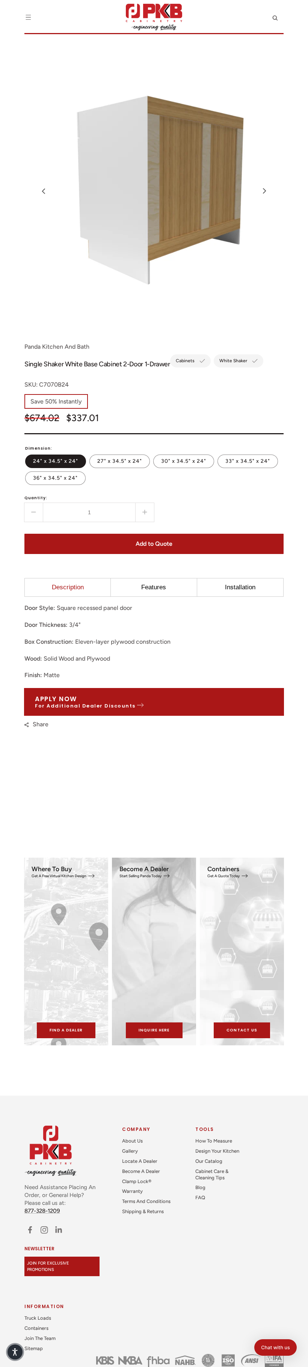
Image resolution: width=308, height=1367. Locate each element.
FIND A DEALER (66, 1030)
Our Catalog (208, 1161)
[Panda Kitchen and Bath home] (154, 17)
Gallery (130, 1151)
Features (153, 587)
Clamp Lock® (136, 1181)
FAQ (200, 1197)
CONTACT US (242, 1030)
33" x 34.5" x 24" (251, 461)
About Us (132, 1141)
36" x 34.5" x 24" (59, 477)
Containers (36, 1328)
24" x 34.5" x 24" (59, 461)
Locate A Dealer (139, 1161)
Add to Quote (154, 543)
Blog (200, 1187)
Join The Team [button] (40, 1338)
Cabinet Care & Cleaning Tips (211, 1174)
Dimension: (38, 448)
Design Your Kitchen (217, 1151)
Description (68, 587)
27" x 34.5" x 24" (123, 461)
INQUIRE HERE (154, 1030)
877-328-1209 (42, 1210)
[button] (28, 17)
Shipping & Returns (143, 1211)
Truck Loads (37, 1318)
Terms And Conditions (146, 1201)
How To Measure (213, 1141)
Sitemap (33, 1348)
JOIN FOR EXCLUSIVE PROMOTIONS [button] (48, 1266)
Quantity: (35, 498)
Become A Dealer (141, 1171)
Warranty (132, 1191)
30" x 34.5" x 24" (187, 461)
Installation (240, 587)
